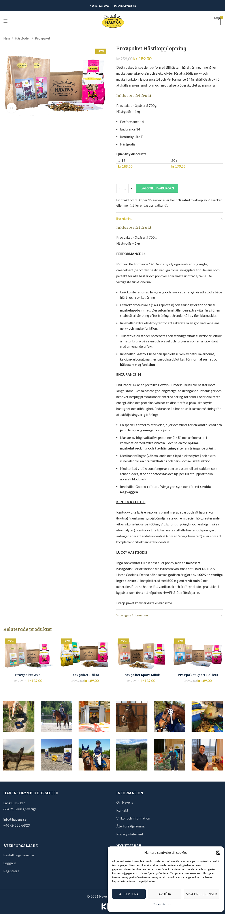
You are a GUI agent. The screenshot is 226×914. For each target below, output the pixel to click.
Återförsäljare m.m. (130, 826)
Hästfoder (22, 38)
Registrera (11, 871)
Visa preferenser (201, 894)
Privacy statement (163, 904)
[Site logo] (113, 21)
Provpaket (42, 38)
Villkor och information (133, 818)
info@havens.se (14, 819)
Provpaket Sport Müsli (141, 674)
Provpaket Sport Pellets (198, 674)
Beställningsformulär (18, 855)
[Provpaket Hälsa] (85, 653)
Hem (6, 38)
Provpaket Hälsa (84, 674)
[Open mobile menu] (5, 21)
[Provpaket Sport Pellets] (198, 653)
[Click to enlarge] (12, 108)
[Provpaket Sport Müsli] (141, 653)
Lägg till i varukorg (157, 188)
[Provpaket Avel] (28, 653)
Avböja (164, 894)
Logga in (9, 863)
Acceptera (129, 894)
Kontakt (122, 810)
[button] (217, 852)
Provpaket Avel (28, 674)
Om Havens (124, 802)
